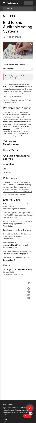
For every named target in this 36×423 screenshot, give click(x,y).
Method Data (8, 68)
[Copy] (4, 38)
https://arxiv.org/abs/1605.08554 (14, 209)
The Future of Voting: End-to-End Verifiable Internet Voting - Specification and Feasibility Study (18, 223)
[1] (4, 182)
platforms (6, 129)
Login (28, 3)
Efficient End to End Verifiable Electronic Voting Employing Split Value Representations (17, 236)
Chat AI (28, 415)
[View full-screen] (31, 44)
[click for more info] (15, 78)
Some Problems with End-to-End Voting (17, 230)
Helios (5, 169)
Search (5, 422)
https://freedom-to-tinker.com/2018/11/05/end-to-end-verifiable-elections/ (15, 245)
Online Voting (7, 173)
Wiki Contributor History (13, 64)
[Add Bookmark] (7, 37)
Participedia (12, 3)
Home (5, 419)
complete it (10, 78)
